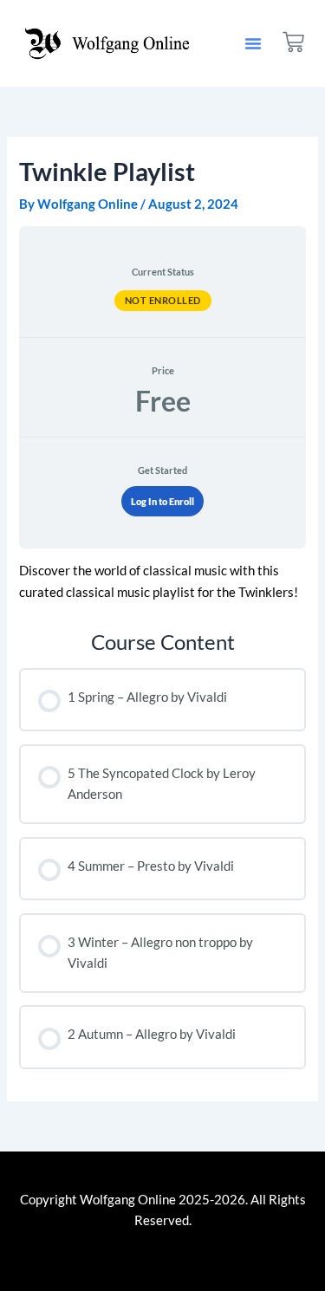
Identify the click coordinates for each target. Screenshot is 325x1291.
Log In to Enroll (162, 501)
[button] (253, 43)
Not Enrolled (163, 300)
